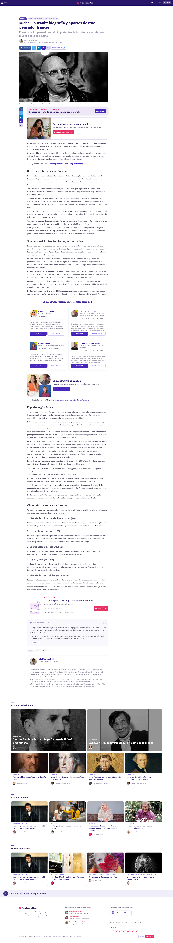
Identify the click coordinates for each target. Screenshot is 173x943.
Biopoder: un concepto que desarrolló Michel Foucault (68, 400)
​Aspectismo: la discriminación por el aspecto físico (140, 878)
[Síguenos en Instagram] (124, 931)
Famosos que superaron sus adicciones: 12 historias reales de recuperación (29, 827)
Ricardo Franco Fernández (89, 343)
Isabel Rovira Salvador (31, 40)
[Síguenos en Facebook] (112, 931)
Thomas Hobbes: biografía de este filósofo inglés (29, 778)
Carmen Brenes (44, 343)
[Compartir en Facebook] (21, 109)
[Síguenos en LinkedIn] (120, 931)
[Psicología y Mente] (85, 3)
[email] (43, 48)
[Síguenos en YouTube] (128, 931)
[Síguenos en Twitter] (116, 931)
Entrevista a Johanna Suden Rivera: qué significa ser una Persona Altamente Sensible (104, 828)
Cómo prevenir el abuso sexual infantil (103, 877)
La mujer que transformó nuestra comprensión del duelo (139, 827)
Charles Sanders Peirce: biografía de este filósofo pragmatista (43, 741)
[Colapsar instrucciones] (104, 623)
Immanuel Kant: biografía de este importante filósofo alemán (139, 778)
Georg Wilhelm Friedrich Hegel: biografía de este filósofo (67, 778)
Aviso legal (65, 937)
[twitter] (34, 48)
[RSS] (136, 931)
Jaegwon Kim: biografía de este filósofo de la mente (121, 743)
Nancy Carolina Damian (47, 311)
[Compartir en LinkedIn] (21, 117)
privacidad (72, 937)
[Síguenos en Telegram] (132, 931)
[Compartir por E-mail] (21, 121)
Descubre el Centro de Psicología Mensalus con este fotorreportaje (67, 878)
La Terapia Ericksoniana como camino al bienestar (66, 827)
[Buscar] (152, 3)
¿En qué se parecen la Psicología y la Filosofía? (65, 164)
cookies (79, 937)
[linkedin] (39, 48)
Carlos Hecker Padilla (87, 311)
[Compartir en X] (21, 113)
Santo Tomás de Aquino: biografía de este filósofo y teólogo (105, 778)
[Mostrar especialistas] (5, 893)
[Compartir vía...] (21, 125)
